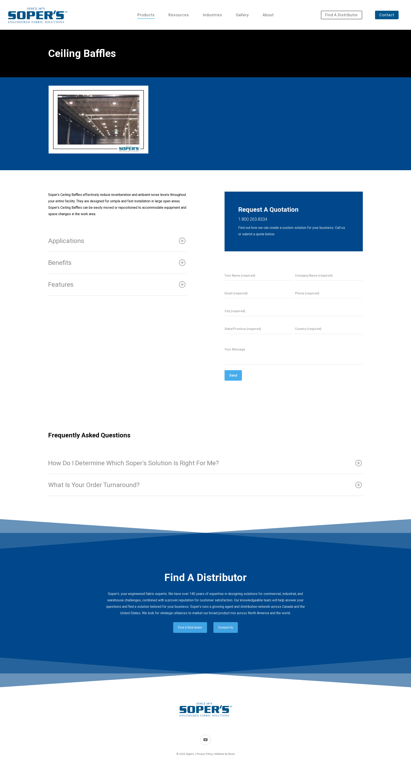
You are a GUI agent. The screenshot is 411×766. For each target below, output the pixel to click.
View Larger (99, 115)
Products (146, 15)
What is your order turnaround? (94, 485)
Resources (178, 15)
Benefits (59, 262)
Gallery (242, 15)
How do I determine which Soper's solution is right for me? (133, 463)
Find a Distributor (341, 15)
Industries (212, 15)
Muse (231, 754)
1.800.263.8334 (252, 219)
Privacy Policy (205, 754)
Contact (386, 15)
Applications (66, 240)
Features (60, 284)
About (268, 15)
